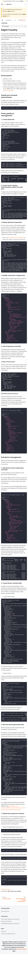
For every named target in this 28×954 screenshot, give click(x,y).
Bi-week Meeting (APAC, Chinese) (9, 923)
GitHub (21, 1)
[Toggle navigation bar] (2, 4)
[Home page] (2, 20)
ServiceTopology (9, 90)
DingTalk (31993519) (6, 921)
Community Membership (7, 933)
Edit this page (6, 889)
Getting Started (5, 911)
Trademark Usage (21, 949)
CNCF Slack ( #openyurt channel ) (9, 919)
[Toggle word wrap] (23, 163)
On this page (5, 26)
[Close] (27, 1)
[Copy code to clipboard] (25, 108)
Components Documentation (16, 237)
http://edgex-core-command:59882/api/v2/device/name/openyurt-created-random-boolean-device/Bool (13, 807)
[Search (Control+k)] (25, 4)
